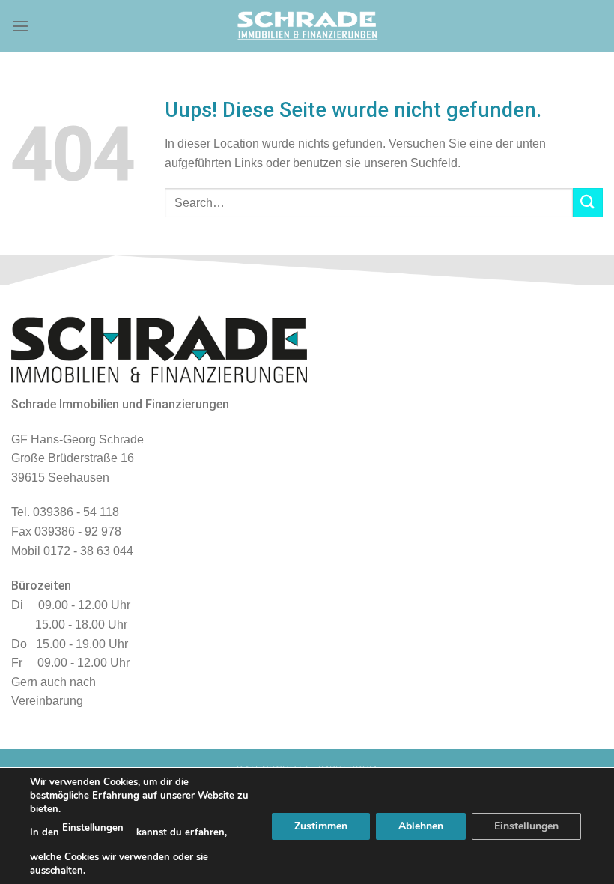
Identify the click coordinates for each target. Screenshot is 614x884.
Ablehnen (420, 825)
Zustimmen (320, 825)
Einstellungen (93, 828)
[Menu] (20, 25)
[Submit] (588, 202)
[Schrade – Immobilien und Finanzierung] (307, 26)
